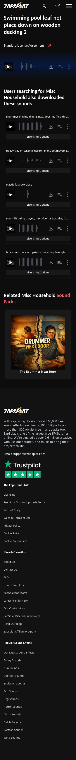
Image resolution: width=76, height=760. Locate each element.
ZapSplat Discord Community (22, 616)
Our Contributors (14, 608)
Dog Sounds (11, 699)
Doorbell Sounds (14, 675)
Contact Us (10, 569)
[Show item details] (69, 66)
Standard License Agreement (24, 45)
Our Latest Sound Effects (19, 652)
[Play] (8, 66)
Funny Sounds (12, 660)
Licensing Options (38, 136)
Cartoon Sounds (13, 730)
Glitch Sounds (12, 722)
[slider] (30, 66)
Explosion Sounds (14, 683)
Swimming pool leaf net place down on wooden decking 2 (32, 25)
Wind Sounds (12, 737)
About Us (9, 562)
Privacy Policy (12, 525)
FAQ (6, 577)
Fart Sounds (11, 691)
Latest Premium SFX (16, 600)
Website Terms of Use (17, 518)
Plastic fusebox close (19, 184)
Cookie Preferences (15, 541)
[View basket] (58, 6)
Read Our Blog (13, 624)
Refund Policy (12, 510)
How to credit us (14, 585)
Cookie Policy (12, 533)
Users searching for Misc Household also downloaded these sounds (34, 97)
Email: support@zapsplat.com (24, 454)
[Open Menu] (69, 6)
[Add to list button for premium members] (61, 66)
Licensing (9, 494)
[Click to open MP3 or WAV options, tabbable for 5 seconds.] (51, 66)
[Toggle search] (44, 6)
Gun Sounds (11, 668)
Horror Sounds (13, 706)
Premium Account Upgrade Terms (25, 502)
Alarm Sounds (12, 714)
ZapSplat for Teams (15, 593)
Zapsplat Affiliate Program (20, 631)
